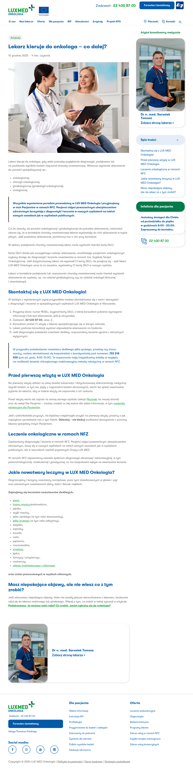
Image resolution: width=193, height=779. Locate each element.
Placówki (92, 399)
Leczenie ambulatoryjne (142, 711)
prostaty (18, 549)
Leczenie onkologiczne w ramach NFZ (160, 171)
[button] (180, 22)
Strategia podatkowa (117, 761)
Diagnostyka (136, 716)
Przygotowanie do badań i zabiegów (88, 727)
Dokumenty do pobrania (82, 733)
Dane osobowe (93, 761)
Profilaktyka (75, 722)
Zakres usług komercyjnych (144, 744)
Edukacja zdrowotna (80, 750)
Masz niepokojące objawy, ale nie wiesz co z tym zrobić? (158, 190)
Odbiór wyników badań (81, 744)
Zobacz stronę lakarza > (68, 655)
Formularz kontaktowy (26, 723)
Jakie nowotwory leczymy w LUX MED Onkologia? (160, 180)
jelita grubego (21, 520)
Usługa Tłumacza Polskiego (22, 731)
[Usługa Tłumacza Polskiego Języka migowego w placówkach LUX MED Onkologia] (180, 5)
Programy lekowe (139, 727)
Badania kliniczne (139, 722)
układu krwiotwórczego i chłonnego (34, 565)
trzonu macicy (21, 504)
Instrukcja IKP (76, 716)
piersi (16, 500)
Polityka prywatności (69, 761)
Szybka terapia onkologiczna (145, 738)
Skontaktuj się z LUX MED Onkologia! (156, 152)
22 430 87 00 (159, 241)
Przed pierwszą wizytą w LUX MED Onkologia (158, 162)
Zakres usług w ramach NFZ (145, 733)
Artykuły (16, 37)
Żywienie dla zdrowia (80, 738)
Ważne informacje (78, 711)
